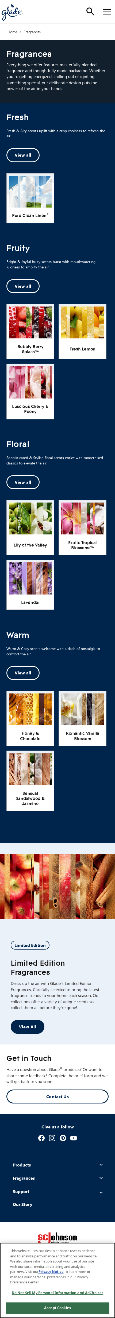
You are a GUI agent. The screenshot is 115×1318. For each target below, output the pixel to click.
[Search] (90, 11)
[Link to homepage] (12, 12)
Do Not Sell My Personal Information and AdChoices (57, 1292)
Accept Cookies (57, 1307)
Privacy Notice (51, 1271)
